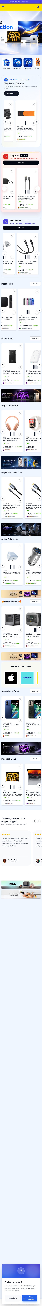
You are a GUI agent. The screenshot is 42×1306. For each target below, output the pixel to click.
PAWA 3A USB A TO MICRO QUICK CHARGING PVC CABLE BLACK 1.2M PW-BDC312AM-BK (26, 198)
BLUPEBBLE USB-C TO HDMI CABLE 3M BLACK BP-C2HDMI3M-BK (11, 507)
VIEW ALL (10, 93)
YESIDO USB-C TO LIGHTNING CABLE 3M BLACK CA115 (27, 262)
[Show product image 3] (28, 192)
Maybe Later (12, 1298)
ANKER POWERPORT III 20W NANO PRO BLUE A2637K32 (12, 573)
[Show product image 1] (25, 123)
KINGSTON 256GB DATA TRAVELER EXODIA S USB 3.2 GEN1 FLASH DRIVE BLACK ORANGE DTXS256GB (25, 129)
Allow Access (31, 1298)
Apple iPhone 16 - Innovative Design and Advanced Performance (28, 318)
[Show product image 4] (29, 192)
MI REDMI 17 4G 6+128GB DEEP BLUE (10, 725)
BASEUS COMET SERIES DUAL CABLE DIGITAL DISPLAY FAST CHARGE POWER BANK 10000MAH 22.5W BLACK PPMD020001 (12, 373)
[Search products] (38, 7)
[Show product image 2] (27, 192)
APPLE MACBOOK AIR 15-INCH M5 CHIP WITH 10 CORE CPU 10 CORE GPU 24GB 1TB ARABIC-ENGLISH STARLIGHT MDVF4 (12, 794)
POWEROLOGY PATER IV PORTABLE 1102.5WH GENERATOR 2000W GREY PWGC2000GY (11, 636)
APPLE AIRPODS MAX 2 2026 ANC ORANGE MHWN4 (12, 439)
